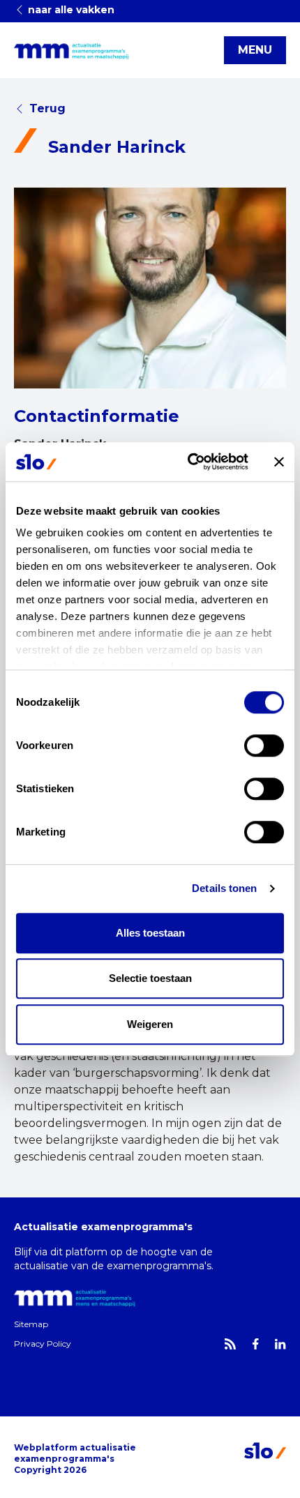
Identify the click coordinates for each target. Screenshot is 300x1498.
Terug (47, 108)
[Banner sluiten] (279, 462)
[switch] (264, 745)
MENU (255, 49)
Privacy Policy (42, 1343)
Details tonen (224, 888)
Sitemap (31, 1324)
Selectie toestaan (150, 978)
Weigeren (150, 1024)
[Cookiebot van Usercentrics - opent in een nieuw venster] (188, 462)
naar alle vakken (69, 9)
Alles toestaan (150, 933)
